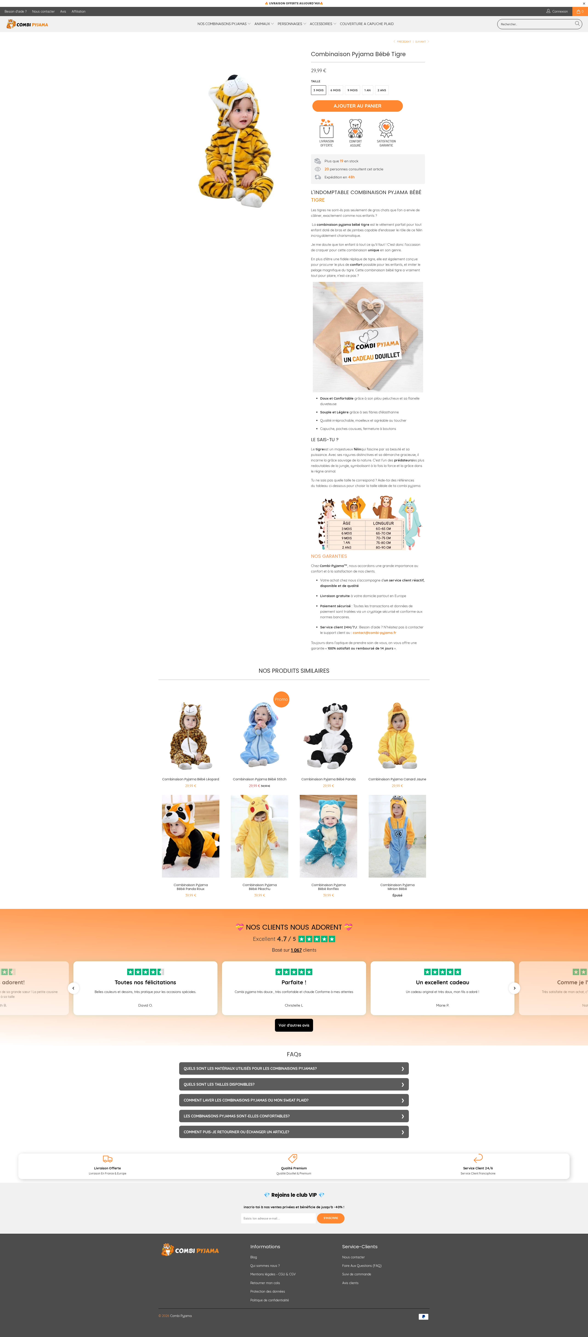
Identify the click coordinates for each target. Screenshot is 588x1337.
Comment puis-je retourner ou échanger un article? (236, 1132)
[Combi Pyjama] (49, 24)
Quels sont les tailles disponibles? (219, 1084)
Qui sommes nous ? (265, 1266)
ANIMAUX (262, 24)
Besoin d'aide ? (16, 11)
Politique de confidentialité (269, 1300)
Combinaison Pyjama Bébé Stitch (259, 730)
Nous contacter (43, 11)
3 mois (319, 90)
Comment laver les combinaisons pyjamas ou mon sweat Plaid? (246, 1100)
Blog (253, 1257)
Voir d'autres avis (294, 1025)
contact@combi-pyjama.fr (374, 632)
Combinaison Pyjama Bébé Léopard (190, 730)
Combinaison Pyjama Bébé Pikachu (259, 836)
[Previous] (166, 132)
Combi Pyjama (181, 1316)
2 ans (382, 90)
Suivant (421, 41)
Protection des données (267, 1291)
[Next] (298, 132)
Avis (63, 11)
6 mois (336, 90)
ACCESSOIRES (321, 24)
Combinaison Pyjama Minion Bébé (397, 836)
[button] (73, 988)
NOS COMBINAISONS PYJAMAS (222, 24)
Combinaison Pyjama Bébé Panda (328, 730)
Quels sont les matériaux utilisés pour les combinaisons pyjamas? (250, 1068)
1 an (368, 90)
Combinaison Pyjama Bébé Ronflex (328, 836)
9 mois (353, 90)
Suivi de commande (356, 1274)
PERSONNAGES (290, 24)
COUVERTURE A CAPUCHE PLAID (367, 24)
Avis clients (350, 1283)
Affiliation (78, 11)
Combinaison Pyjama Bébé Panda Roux (190, 836)
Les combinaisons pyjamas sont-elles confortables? (237, 1116)
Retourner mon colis (265, 1283)
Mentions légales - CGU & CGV (273, 1274)
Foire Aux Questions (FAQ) (362, 1266)
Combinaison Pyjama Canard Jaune (397, 730)
